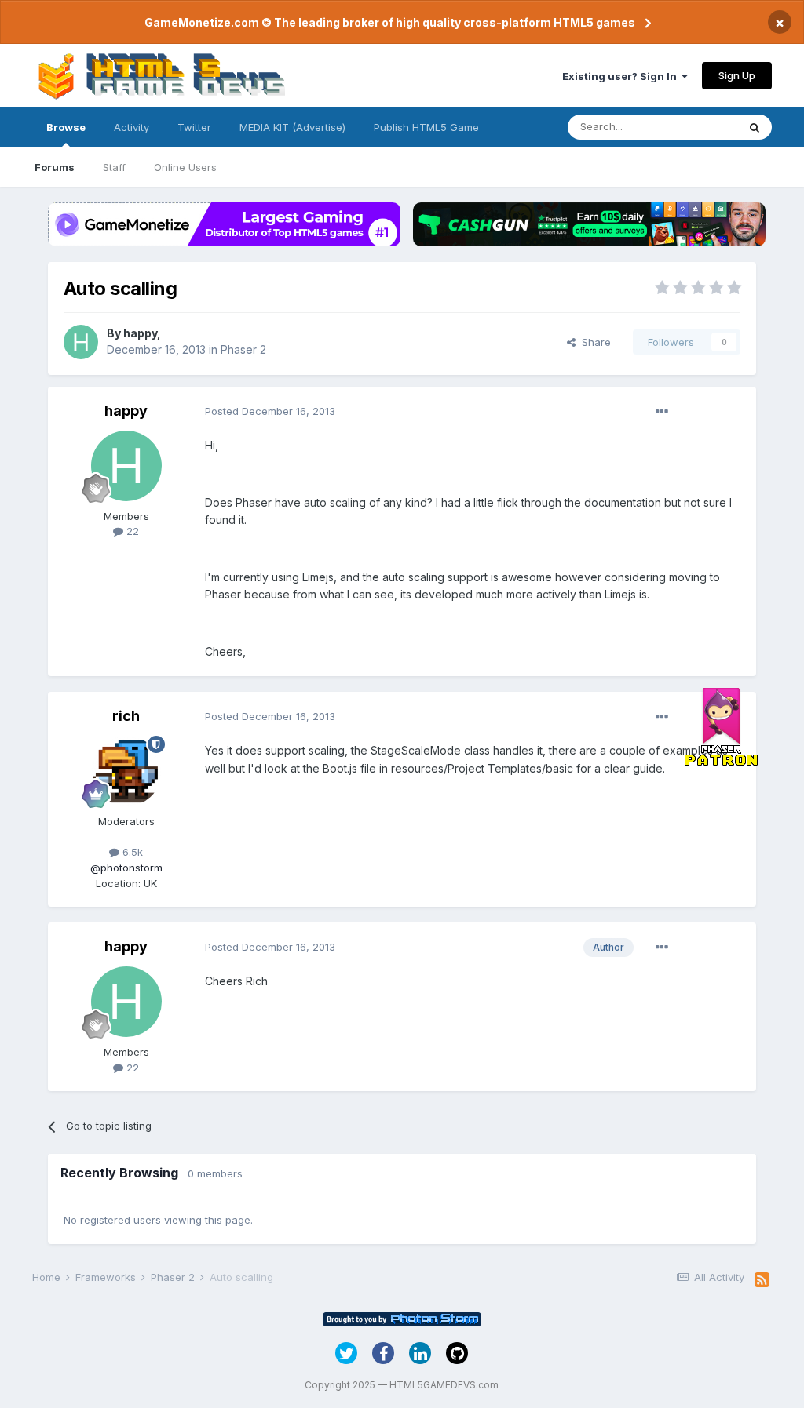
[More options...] (662, 411)
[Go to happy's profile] (81, 342)
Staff (114, 167)
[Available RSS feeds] (762, 1280)
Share (593, 342)
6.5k (131, 852)
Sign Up (736, 75)
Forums (55, 167)
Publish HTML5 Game (426, 127)
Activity (131, 127)
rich (126, 716)
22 (131, 531)
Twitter (194, 127)
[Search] (754, 127)
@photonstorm (126, 867)
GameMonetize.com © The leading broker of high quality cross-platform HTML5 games (389, 22)
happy (140, 333)
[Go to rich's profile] (126, 771)
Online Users (185, 167)
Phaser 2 (243, 349)
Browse (66, 127)
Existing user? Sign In (622, 76)
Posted (270, 411)
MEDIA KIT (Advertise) (292, 127)
